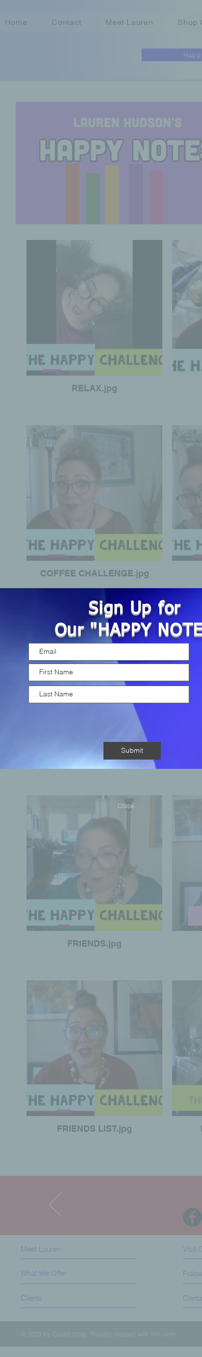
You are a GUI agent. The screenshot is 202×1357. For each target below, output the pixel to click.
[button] (125, 805)
